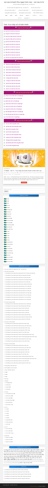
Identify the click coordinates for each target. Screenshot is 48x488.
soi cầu (41, 454)
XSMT (16, 15)
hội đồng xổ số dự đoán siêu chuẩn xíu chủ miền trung (17, 341)
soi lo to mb (15, 461)
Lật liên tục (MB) (10, 220)
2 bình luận (14, 172)
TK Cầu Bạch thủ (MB (10, 393)
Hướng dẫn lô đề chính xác (10, 12)
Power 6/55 (8, 387)
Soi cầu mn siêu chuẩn (37, 10)
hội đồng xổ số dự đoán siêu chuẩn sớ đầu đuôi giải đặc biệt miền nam (21, 358)
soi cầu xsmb (9, 459)
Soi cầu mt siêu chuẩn (23, 10)
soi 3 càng (40, 451)
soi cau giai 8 (22, 453)
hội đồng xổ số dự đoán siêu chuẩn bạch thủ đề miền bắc (18, 277)
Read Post (24, 182)
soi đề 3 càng (16, 462)
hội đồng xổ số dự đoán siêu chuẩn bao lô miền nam (17, 345)
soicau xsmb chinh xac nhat (31, 454)
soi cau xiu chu (19, 454)
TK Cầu (34, 15)
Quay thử (26, 18)
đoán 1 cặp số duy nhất (26, 462)
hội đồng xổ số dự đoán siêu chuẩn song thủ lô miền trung (18, 338)
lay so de (34, 451)
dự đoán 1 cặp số (29, 450)
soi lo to (11, 461)
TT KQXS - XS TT (11, 174)
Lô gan (8, 231)
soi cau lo (29, 453)
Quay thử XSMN (10, 261)
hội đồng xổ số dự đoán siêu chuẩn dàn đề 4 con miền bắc (18, 286)
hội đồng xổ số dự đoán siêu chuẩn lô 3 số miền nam (17, 354)
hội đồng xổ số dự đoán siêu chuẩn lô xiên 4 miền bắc (17, 312)
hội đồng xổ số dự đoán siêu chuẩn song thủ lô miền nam (18, 363)
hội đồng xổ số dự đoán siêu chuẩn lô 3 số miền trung (17, 332)
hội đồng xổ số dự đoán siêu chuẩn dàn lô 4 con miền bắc (18, 297)
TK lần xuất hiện (10, 244)
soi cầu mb (24, 456)
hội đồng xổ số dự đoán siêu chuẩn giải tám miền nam (17, 352)
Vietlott (27, 15)
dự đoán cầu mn (13, 451)
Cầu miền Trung (10, 229)
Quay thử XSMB (10, 257)
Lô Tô (19, 18)
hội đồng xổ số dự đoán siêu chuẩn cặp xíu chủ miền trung (18, 325)
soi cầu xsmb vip (20, 459)
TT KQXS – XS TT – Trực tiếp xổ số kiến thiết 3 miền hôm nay (23, 171)
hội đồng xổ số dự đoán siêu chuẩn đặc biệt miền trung (18, 327)
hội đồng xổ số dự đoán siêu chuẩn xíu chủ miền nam (17, 360)
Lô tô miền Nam (10, 250)
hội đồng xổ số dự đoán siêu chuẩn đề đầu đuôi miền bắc (18, 306)
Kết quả (21, 15)
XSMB (6, 15)
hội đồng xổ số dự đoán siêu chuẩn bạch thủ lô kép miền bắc (19, 279)
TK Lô (41, 15)
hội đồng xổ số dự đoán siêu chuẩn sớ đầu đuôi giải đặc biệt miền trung (21, 336)
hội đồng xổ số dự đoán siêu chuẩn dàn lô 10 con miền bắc (18, 295)
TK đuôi (7, 417)
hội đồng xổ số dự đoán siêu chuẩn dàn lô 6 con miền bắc (18, 299)
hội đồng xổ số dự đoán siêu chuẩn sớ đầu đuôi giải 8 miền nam (19, 356)
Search (6, 191)
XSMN (11, 15)
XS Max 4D (9, 211)
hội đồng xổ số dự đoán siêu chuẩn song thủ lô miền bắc (18, 319)
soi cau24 (16, 453)
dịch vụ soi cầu (21, 450)
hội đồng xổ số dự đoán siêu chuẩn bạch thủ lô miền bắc (18, 281)
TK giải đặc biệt (10, 242)
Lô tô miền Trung (9, 433)
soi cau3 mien (11, 453)
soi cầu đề (28, 459)
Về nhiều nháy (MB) (10, 224)
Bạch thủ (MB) (9, 218)
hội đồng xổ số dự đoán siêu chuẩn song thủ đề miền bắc (18, 314)
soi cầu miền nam (35, 456)
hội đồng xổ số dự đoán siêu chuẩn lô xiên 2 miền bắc (17, 308)
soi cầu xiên (31, 458)
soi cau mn (10, 454)
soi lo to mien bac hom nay (28, 461)
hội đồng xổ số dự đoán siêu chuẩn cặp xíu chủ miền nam (18, 347)
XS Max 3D (9, 216)
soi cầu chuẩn (16, 456)
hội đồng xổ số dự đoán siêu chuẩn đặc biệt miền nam (17, 349)
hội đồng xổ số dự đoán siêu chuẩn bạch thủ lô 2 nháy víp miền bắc (20, 273)
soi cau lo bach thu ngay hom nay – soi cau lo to (24, 2)
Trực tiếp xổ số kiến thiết (26, 172)
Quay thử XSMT (10, 259)
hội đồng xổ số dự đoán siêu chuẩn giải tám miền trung (18, 330)
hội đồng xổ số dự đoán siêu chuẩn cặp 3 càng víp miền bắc (19, 284)
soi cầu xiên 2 (38, 458)
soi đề (12, 462)
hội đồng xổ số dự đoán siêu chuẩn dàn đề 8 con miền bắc (18, 290)
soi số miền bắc (8, 462)
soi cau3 (5, 453)
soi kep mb (40, 459)
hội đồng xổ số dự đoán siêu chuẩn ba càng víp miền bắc (18, 275)
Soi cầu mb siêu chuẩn (10, 10)
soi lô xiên (40, 461)
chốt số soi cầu (12, 450)
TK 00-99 (8, 246)
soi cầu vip (24, 458)
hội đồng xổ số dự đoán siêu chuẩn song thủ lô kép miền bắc (19, 317)
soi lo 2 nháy (6, 461)
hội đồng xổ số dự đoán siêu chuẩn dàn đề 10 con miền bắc (18, 292)
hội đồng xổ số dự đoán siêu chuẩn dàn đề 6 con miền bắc (18, 288)
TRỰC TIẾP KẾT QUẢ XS (38, 12)
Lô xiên (8, 233)
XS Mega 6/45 (9, 209)
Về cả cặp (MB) (9, 222)
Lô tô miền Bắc (9, 248)
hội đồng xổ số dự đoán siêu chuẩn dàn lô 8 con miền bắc (18, 303)
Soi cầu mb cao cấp (35, 7)
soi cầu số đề (17, 458)
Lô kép (8, 235)
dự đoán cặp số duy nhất (25, 451)
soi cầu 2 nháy (8, 456)
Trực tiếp (20, 172)
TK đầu (8, 237)
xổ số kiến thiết (17, 174)
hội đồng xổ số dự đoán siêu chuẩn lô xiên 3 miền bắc (17, 310)
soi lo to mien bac (21, 461)
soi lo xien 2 (36, 461)
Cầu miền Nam (9, 402)
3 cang (6, 450)
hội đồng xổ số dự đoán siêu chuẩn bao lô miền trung (17, 323)
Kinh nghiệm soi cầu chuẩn (25, 12)
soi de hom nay (35, 459)
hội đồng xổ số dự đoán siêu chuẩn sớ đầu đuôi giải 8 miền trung (20, 334)
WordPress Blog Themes (34, 486)
